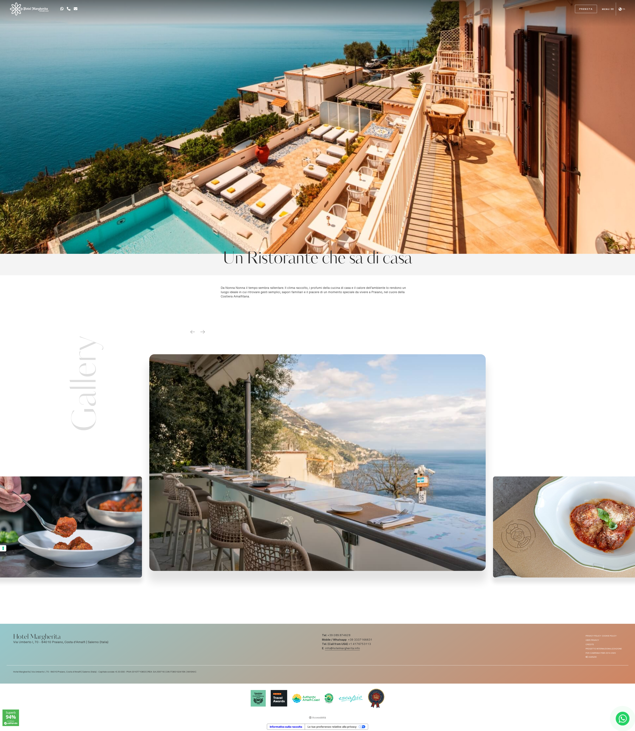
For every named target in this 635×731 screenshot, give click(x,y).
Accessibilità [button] (319, 718)
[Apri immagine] (317, 462)
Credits (590, 645)
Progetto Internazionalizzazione (604, 649)
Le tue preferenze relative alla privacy (332, 726)
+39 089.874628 (338, 635)
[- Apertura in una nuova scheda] (62, 9)
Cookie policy (609, 636)
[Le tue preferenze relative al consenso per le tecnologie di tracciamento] (3, 548)
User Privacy (592, 640)
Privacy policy (593, 636)
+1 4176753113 (359, 644)
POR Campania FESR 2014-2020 (601, 653)
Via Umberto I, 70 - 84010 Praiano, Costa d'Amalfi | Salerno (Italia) (60, 642)
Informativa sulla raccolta (286, 726)
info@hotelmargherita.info (342, 648)
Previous (192, 332)
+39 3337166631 (360, 640)
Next (202, 332)
